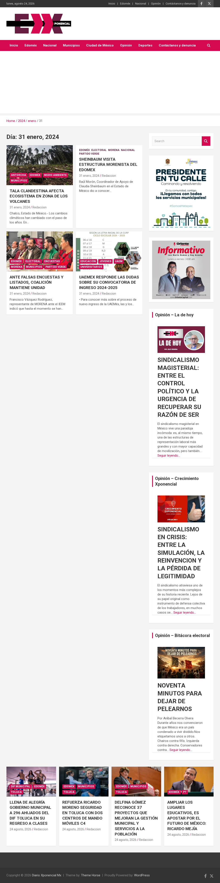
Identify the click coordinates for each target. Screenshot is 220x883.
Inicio (111, 3)
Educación (88, 261)
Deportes (145, 45)
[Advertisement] (110, 83)
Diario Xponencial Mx (46, 875)
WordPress (142, 875)
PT (184, 792)
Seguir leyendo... (168, 455)
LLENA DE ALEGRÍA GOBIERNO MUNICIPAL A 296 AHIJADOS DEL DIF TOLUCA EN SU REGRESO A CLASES (30, 813)
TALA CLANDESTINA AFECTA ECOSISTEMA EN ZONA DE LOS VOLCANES (39, 196)
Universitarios (91, 266)
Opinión (156, 3)
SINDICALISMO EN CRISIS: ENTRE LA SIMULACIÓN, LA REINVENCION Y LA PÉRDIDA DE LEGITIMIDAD (181, 553)
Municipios (71, 45)
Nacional (140, 3)
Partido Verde (89, 153)
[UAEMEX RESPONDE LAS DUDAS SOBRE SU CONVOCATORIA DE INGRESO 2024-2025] (109, 251)
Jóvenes (105, 261)
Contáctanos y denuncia (181, 3)
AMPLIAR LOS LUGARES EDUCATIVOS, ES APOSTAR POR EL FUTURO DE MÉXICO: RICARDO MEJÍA (186, 815)
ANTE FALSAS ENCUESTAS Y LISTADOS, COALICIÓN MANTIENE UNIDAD (36, 282)
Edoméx (125, 3)
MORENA (113, 150)
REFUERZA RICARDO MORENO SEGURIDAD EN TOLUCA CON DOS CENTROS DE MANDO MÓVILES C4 (82, 813)
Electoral (99, 150)
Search (206, 141)
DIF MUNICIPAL (20, 786)
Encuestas (52, 261)
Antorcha (18, 175)
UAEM (118, 261)
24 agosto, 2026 (20, 829)
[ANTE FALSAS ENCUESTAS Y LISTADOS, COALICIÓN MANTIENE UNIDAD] (39, 251)
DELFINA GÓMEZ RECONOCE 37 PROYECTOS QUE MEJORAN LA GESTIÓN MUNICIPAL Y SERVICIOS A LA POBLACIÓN (136, 818)
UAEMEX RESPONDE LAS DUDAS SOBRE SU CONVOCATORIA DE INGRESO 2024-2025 (109, 282)
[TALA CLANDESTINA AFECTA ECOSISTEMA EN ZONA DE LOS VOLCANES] (39, 165)
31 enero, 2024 (20, 207)
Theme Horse (90, 875)
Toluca (16, 792)
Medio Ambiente (55, 175)
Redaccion (39, 207)
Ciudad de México (100, 45)
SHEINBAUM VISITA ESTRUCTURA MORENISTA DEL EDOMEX (108, 164)
